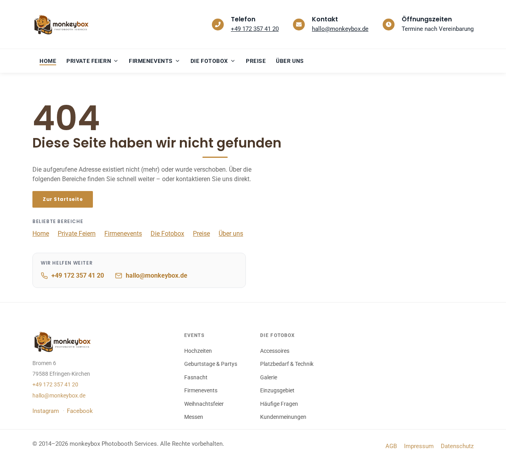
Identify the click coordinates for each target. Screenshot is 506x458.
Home (40, 233)
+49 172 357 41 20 (255, 28)
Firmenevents (123, 233)
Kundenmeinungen (283, 417)
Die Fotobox (167, 233)
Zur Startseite (63, 199)
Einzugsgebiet (277, 390)
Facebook (80, 410)
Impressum (419, 446)
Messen (193, 417)
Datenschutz (457, 446)
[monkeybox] (63, 24)
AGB (391, 446)
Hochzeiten (198, 351)
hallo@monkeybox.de (340, 28)
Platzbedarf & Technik (286, 364)
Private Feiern (77, 233)
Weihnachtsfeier (204, 404)
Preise (201, 233)
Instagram (45, 410)
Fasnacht (196, 377)
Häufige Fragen (279, 404)
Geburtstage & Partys (210, 364)
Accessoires (274, 351)
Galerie (268, 377)
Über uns (231, 233)
